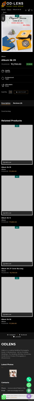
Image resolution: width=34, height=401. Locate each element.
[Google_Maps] (28, 390)
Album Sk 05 (6, 167)
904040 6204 (12, 388)
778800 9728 (21, 388)
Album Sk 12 (6, 218)
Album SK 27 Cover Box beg (12, 268)
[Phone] (28, 379)
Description (5, 103)
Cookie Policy (13, 397)
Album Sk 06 (6, 319)
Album (3, 56)
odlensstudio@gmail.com (15, 390)
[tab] (5, 103)
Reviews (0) (17, 103)
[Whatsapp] (28, 385)
